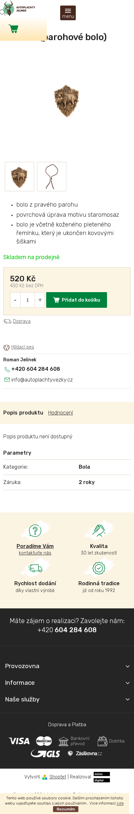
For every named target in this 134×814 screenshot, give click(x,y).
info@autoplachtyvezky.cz (42, 380)
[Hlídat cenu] (18, 347)
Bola (84, 467)
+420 (67, 630)
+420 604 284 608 (35, 369)
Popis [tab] (10, 413)
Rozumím (66, 809)
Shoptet (57, 777)
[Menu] (68, 13)
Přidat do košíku (81, 300)
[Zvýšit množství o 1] (40, 300)
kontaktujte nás (35, 549)
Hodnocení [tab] (60, 413)
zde (120, 803)
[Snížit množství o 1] (15, 300)
